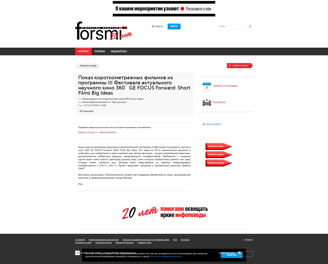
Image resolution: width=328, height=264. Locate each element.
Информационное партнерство (104, 239)
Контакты (185, 239)
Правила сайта (144, 242)
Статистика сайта (227, 252)
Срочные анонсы (103, 242)
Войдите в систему (86, 132)
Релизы (100, 51)
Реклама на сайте (83, 242)
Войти (174, 26)
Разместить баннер (124, 242)
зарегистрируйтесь (107, 132)
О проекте (80, 239)
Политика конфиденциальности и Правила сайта (145, 239)
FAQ (175, 239)
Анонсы (83, 51)
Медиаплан (119, 51)
